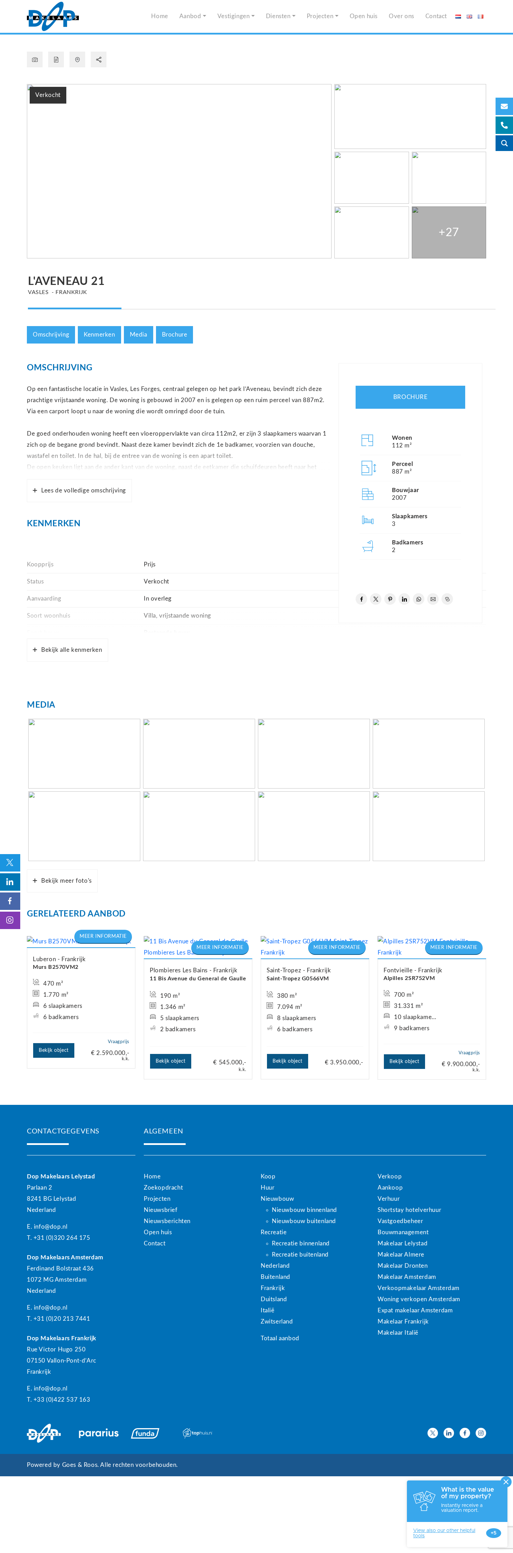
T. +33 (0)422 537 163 (58, 1400)
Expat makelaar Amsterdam (415, 1310)
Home (159, 16)
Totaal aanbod (280, 1338)
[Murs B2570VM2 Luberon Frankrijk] (81, 942)
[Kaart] (77, 59)
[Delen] (98, 59)
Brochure (174, 335)
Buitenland (275, 1277)
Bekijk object (54, 1050)
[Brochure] (56, 59)
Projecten (320, 16)
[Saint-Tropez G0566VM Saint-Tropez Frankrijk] (315, 947)
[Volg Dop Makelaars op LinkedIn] (449, 1433)
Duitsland (274, 1299)
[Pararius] (100, 1433)
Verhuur (389, 1199)
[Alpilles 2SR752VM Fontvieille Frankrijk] (432, 947)
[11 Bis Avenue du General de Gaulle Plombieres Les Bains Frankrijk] (198, 947)
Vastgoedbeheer (400, 1221)
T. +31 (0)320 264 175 (58, 1238)
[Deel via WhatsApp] (418, 599)
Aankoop (390, 1188)
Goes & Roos (80, 1465)
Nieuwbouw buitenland (304, 1221)
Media (138, 335)
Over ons (401, 16)
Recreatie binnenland (301, 1243)
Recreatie (274, 1232)
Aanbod (190, 16)
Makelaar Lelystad (403, 1243)
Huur (267, 1188)
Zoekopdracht (163, 1188)
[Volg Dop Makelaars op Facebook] (465, 1433)
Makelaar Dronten (403, 1266)
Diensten (278, 16)
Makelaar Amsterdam (407, 1277)
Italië (268, 1310)
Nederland (275, 1266)
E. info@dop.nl (47, 1227)
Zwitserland (277, 1322)
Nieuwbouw (277, 1199)
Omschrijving (51, 335)
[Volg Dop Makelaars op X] (433, 1433)
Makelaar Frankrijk (403, 1322)
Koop (268, 1176)
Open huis (364, 16)
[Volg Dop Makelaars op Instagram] (481, 1433)
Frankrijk (273, 1288)
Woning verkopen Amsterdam (419, 1299)
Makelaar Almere (401, 1255)
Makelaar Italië (398, 1333)
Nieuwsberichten (167, 1221)
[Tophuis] (204, 1433)
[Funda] (152, 1433)
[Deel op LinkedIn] (404, 599)
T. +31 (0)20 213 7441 (58, 1319)
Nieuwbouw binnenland (304, 1210)
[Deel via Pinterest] (390, 599)
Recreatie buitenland (300, 1255)
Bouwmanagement (403, 1232)
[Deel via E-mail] (433, 599)
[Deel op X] (375, 599)
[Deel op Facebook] (361, 599)
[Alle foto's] (35, 59)
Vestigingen (233, 16)
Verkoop (390, 1176)
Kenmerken (99, 335)
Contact (436, 16)
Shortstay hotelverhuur (409, 1210)
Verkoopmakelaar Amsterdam (419, 1288)
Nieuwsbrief (161, 1210)
